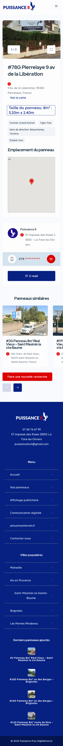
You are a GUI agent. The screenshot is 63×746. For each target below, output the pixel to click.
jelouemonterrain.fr (22, 525)
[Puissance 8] (19, 6)
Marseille (16, 567)
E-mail (33, 276)
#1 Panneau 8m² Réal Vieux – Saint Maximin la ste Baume (31, 659)
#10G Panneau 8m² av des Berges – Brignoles (31, 702)
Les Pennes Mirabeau (24, 623)
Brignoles (16, 610)
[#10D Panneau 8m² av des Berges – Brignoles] (31, 673)
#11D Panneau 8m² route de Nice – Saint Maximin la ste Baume (31, 723)
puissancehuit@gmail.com (32, 444)
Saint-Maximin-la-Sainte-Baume (31, 595)
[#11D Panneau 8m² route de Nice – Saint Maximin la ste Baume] (31, 715)
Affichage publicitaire (24, 500)
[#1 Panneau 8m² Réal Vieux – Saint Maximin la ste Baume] (31, 651)
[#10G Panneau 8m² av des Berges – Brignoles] (31, 694)
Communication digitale (25, 513)
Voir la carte (18, 97)
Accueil (15, 474)
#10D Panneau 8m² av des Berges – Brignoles (32, 680)
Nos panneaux (19, 487)
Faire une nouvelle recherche (27, 376)
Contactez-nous (20, 538)
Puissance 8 (28, 229)
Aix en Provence (20, 580)
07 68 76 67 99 (32, 429)
